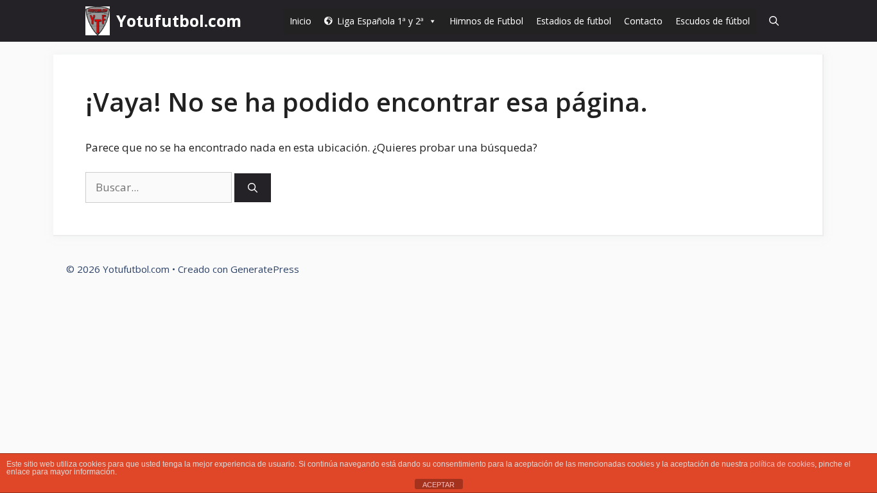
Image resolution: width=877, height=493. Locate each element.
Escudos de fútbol (712, 21)
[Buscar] (252, 187)
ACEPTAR (438, 485)
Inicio (300, 21)
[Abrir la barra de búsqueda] (774, 21)
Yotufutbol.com (178, 20)
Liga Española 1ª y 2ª (380, 21)
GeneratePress (264, 269)
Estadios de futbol (573, 21)
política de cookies (782, 464)
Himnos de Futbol (486, 21)
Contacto (643, 21)
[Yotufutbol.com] (97, 21)
